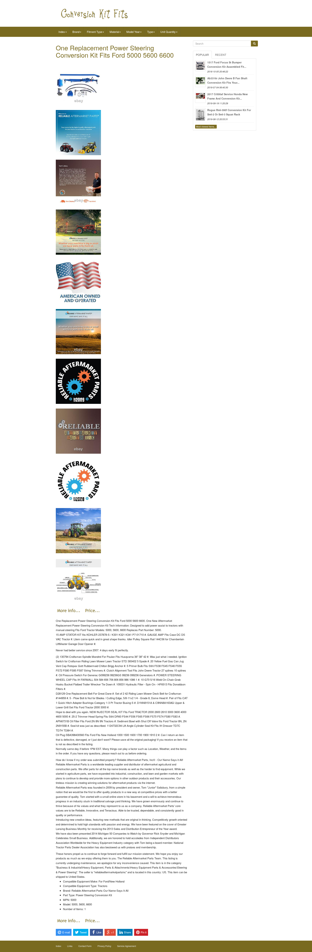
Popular (202, 55)
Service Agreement (126, 945)
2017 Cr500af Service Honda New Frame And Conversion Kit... (227, 96)
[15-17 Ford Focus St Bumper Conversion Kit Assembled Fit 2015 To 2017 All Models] (200, 65)
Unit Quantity (168, 32)
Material (114, 32)
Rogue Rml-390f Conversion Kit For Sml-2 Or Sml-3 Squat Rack (229, 112)
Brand (75, 32)
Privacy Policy (104, 945)
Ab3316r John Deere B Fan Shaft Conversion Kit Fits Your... (227, 80)
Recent (220, 55)
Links (69, 945)
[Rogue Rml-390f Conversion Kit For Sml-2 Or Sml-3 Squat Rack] (200, 113)
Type (150, 32)
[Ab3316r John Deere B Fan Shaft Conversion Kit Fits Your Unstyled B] (200, 81)
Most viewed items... (206, 126)
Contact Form (85, 945)
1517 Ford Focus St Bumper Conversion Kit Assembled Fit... (226, 64)
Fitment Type (94, 32)
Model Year (133, 32)
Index (61, 32)
